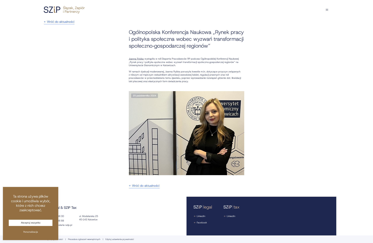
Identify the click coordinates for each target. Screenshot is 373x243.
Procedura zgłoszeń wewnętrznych (84, 239)
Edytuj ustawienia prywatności (119, 239)
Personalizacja (30, 231)
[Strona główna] (64, 10)
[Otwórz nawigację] (327, 9)
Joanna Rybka (136, 58)
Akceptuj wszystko (30, 222)
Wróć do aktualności (60, 22)
